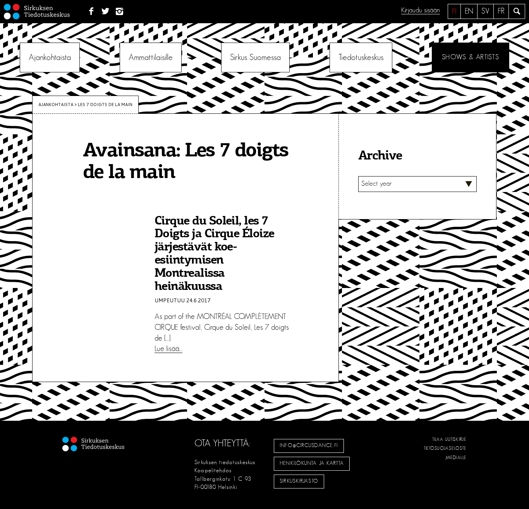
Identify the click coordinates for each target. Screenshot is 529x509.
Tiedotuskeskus (360, 57)
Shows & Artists (470, 57)
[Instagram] (120, 11)
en (469, 11)
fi (454, 11)
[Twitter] (106, 11)
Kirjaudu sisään (420, 10)
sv (485, 11)
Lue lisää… (168, 349)
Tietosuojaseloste (445, 448)
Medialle (456, 457)
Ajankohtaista (50, 57)
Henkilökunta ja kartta (312, 463)
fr (501, 11)
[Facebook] (91, 11)
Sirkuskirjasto (299, 481)
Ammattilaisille (151, 57)
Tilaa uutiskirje (449, 439)
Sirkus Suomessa (255, 57)
